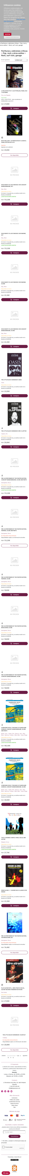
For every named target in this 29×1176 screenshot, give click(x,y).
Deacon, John (18, 733)
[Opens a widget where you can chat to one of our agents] (6, 1173)
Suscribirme (14, 1136)
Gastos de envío (14, 1103)
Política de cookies (14, 1099)
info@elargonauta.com (14, 1088)
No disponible (14, 155)
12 (13, 1057)
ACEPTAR (7, 34)
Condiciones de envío (14, 1101)
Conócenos (14, 1098)
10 (8, 1057)
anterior (4, 1055)
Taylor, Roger (24, 735)
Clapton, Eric (4, 433)
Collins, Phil (11, 733)
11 (10, 1057)
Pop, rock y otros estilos (13, 53)
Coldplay (5, 1037)
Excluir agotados (5, 59)
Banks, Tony (4, 733)
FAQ (14, 1107)
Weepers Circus (5, 842)
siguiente (25, 1055)
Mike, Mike (17, 735)
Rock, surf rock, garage (16, 45)
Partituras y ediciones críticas (10, 43)
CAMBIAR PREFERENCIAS (12, 37)
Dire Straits (4, 992)
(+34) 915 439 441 (14, 1086)
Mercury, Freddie (9, 735)
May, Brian (4, 189)
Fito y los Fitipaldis (5, 95)
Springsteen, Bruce (6, 482)
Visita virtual (14, 1105)
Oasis (2, 382)
